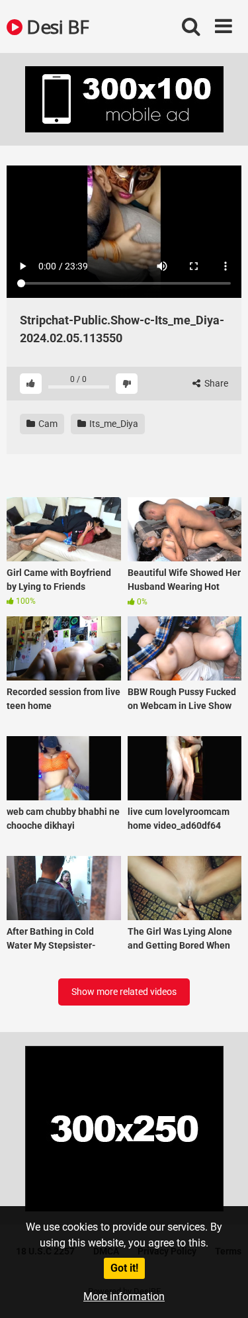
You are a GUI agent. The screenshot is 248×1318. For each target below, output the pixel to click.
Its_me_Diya (112, 423)
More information (124, 1296)
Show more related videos (124, 991)
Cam (47, 423)
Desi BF (55, 26)
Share (215, 383)
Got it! (124, 1268)
